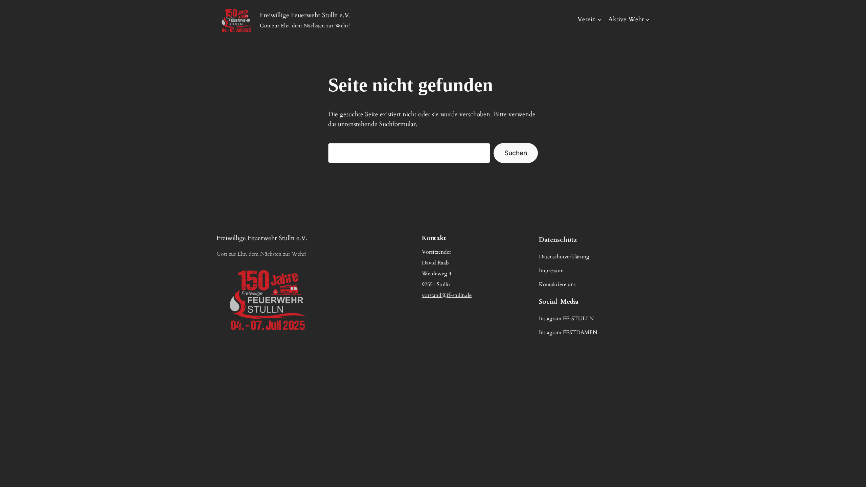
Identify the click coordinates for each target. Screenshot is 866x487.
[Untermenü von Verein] (600, 20)
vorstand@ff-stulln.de (447, 295)
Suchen (515, 153)
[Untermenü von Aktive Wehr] (647, 20)
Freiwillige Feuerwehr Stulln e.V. (261, 238)
